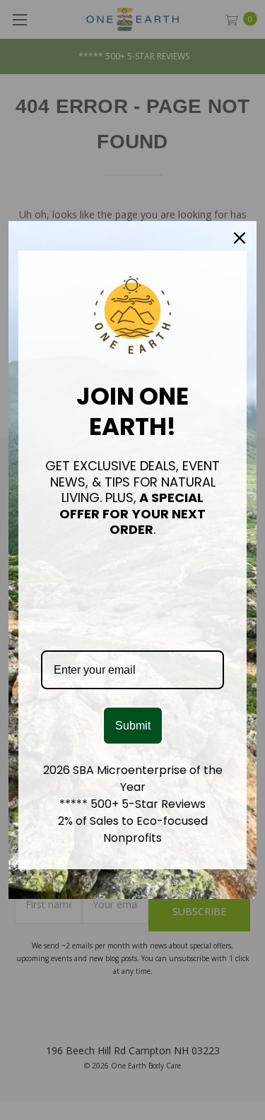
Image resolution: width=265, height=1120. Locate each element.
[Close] (240, 238)
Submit (133, 726)
